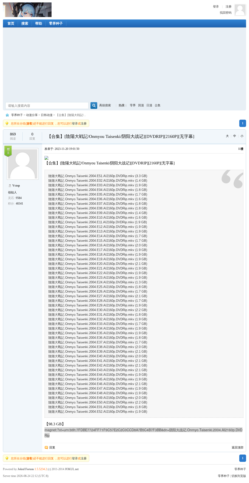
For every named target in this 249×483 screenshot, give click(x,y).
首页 (11, 23)
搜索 (24, 23)
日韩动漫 (47, 115)
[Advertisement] (124, 65)
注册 (228, 6)
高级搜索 (105, 105)
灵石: (11, 198)
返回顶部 (237, 447)
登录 (216, 6)
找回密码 (225, 12)
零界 (133, 105)
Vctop (16, 185)
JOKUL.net (72, 469)
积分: (11, 203)
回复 (52, 447)
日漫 (149, 105)
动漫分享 (32, 115)
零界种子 (27, 9)
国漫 (141, 105)
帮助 (38, 23)
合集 (157, 105)
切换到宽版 (238, 476)
